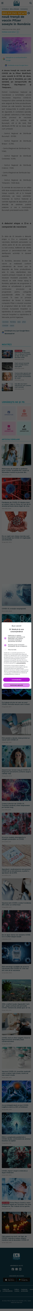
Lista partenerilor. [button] (21, 663)
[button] (16, 649)
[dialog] (16, 655)
